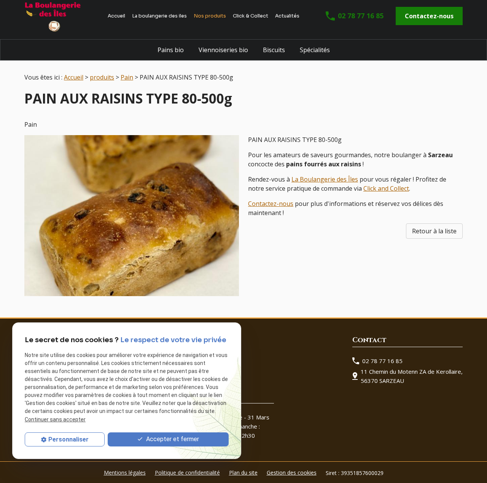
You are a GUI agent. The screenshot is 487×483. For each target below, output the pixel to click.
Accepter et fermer (172, 439)
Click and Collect (386, 188)
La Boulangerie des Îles (324, 179)
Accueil (116, 16)
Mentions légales (125, 472)
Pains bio (171, 50)
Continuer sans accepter (55, 419)
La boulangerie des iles (159, 16)
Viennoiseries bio (223, 50)
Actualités (287, 16)
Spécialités (315, 50)
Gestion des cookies (292, 472)
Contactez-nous (429, 16)
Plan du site (243, 472)
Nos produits (210, 16)
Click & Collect (250, 16)
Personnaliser (68, 439)
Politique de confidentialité (187, 472)
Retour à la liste (434, 231)
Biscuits (274, 50)
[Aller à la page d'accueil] (52, 16)
